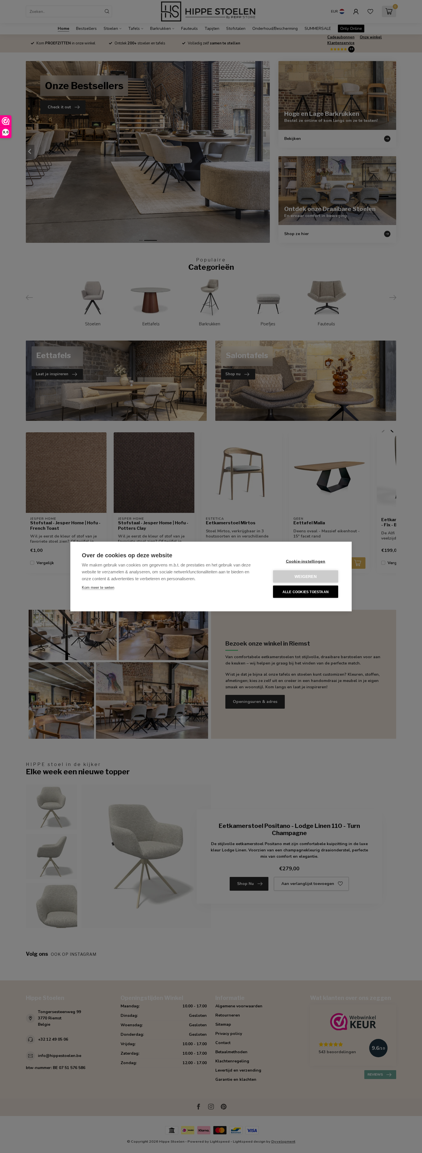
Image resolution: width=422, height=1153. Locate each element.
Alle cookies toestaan (305, 592)
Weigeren (306, 576)
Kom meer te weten (98, 587)
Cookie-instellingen (306, 561)
